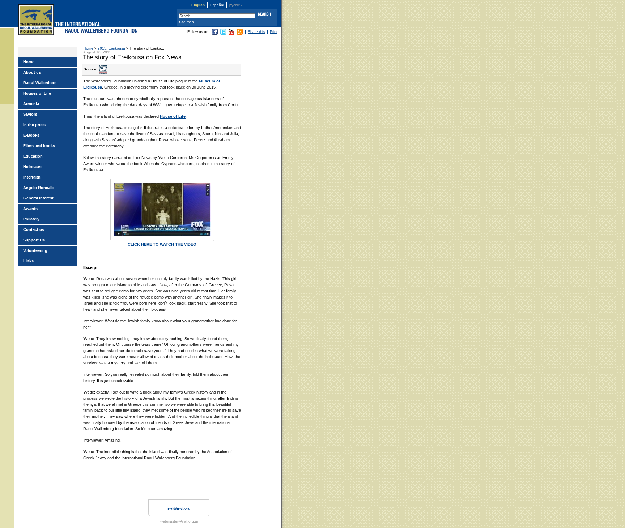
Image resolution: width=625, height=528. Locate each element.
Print (273, 32)
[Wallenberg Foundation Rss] (240, 33)
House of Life (173, 116)
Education (33, 156)
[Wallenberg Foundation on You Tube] (231, 33)
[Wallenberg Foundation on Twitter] (223, 33)
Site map (186, 22)
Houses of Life (37, 93)
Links (28, 261)
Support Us (34, 240)
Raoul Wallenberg (40, 83)
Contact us (33, 229)
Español (217, 5)
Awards (30, 208)
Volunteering (35, 250)
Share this (256, 32)
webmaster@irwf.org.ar (179, 521)
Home (88, 48)
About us (32, 72)
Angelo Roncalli (38, 187)
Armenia (31, 104)
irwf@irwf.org (178, 508)
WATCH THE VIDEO (177, 244)
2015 (102, 48)
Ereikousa (117, 48)
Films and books (39, 145)
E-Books (31, 135)
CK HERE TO (146, 244)
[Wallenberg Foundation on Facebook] (215, 33)
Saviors (30, 114)
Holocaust (33, 166)
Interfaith (32, 177)
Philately (31, 219)
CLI (131, 244)
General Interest (38, 198)
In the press (34, 125)
